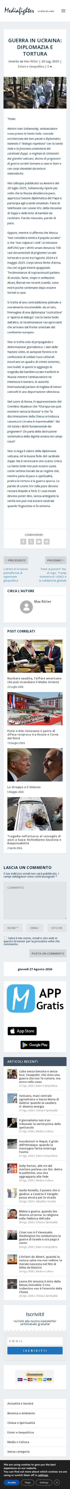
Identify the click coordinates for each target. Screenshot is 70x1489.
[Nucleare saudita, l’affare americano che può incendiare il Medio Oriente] (35, 656)
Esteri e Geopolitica (31, 66)
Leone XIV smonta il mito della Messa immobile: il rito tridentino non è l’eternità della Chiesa (40, 1286)
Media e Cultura (44, 1131)
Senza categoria (18, 1451)
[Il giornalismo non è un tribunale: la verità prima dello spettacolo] (12, 1123)
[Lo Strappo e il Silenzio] (35, 764)
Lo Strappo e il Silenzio (24, 787)
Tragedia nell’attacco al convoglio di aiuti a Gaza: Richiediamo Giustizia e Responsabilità (34, 839)
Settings (44, 1482)
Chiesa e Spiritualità (47, 1110)
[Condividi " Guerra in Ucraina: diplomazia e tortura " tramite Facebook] (23, 542)
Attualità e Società (46, 1201)
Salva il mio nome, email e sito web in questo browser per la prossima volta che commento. (32, 941)
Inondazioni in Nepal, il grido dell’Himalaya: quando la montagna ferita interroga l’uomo (38, 1146)
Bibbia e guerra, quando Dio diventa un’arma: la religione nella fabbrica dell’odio (38, 1214)
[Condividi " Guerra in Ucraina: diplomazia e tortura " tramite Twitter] (31, 542)
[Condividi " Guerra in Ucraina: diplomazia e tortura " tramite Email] (39, 542)
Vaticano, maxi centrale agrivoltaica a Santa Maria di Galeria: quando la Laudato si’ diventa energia (39, 1101)
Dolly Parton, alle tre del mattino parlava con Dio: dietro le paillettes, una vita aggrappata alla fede (40, 1171)
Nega (27, 1482)
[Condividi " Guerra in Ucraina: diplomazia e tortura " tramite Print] (47, 542)
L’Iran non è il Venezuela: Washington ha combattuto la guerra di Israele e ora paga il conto (40, 1237)
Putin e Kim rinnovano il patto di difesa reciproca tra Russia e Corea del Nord (33, 734)
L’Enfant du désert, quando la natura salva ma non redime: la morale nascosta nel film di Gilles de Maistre (40, 1262)
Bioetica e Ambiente (21, 1413)
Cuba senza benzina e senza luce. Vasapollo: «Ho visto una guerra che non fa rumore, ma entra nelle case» (39, 1076)
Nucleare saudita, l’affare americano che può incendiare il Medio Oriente (34, 680)
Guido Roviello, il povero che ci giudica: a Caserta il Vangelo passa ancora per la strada (39, 1193)
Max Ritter (31, 61)
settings (43, 1475)
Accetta (12, 1482)
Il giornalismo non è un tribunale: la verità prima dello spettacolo (40, 1123)
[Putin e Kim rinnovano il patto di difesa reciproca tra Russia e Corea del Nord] (35, 708)
